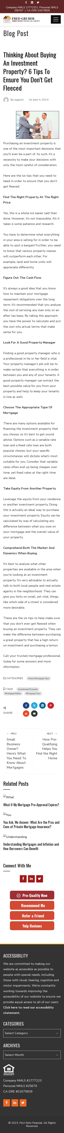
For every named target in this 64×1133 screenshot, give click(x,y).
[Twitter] (39, 878)
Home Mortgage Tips (38, 678)
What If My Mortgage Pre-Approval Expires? (31, 804)
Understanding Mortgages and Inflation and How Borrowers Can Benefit (31, 846)
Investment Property (28, 689)
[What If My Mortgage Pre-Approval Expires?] (8, 797)
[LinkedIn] (31, 878)
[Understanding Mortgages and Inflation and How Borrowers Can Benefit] (15, 837)
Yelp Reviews (32, 926)
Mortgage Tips (33, 693)
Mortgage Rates (13, 693)
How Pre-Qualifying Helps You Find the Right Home (46, 746)
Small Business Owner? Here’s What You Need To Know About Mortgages (16, 751)
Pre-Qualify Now (33, 895)
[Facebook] (23, 878)
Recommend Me (32, 905)
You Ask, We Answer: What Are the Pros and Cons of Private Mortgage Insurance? (31, 824)
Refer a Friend (32, 915)
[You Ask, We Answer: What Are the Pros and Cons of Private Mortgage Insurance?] (7, 815)
